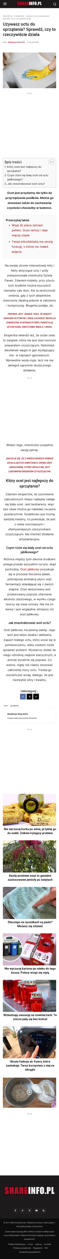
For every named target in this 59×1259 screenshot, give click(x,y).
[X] (29, 696)
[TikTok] (22, 1210)
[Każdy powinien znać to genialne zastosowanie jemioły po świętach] (29, 856)
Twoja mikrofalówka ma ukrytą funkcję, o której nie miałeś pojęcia (32, 246)
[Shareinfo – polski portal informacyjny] (29, 1190)
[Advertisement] (29, 124)
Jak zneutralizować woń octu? (26, 183)
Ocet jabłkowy (29, 569)
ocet (5, 706)
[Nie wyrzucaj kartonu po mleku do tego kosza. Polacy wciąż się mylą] (29, 949)
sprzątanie (14, 706)
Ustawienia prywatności (29, 1252)
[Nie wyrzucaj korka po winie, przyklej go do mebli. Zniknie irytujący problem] (29, 810)
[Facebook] (23, 696)
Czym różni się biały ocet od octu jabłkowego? (27, 177)
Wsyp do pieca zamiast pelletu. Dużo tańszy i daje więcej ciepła (30, 230)
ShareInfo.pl (8, 16)
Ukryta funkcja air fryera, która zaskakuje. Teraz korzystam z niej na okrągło (30, 1065)
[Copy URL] (36, 696)
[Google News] (43, 1210)
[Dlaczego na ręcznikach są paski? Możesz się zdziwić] (29, 903)
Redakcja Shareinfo (16, 42)
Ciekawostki (19, 16)
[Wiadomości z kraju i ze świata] (29, 3)
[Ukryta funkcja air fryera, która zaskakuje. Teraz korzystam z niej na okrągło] (29, 1042)
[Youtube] (36, 1210)
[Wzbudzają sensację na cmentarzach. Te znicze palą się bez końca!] (29, 996)
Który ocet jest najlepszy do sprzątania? (24, 168)
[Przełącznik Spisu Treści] (50, 162)
